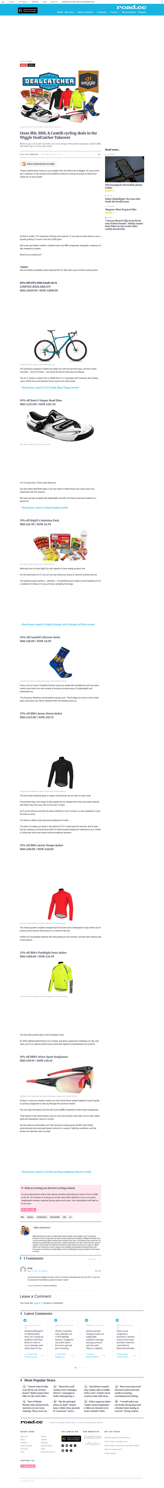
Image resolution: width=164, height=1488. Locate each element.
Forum (43, 1436)
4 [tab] (82, 1367)
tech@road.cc (122, 1441)
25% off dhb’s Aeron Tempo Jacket (41, 845)
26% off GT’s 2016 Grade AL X (38, 282)
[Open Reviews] (75, 12)
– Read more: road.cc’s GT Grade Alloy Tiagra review (49, 387)
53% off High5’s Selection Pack (39, 520)
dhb (64, 1217)
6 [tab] (86, 1367)
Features (24, 1449)
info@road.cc (124, 1438)
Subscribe (29, 1209)
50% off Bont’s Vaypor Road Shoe (41, 400)
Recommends (46, 1446)
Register (38, 1286)
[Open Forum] (119, 12)
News (22, 1440)
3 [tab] (79, 1367)
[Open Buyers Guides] (94, 12)
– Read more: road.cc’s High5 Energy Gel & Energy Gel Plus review (57, 624)
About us (24, 1436)
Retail (31, 65)
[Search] (3, 1)
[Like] (96, 1271)
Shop (43, 1449)
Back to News (27, 61)
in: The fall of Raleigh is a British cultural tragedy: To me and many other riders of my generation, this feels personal (61, 1355)
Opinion (44, 1440)
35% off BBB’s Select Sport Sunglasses (44, 1056)
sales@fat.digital (132, 1445)
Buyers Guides (26, 1446)
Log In (30, 1286)
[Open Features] (108, 12)
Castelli (30, 1217)
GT (70, 1217)
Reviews (23, 1443)
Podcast (44, 1443)
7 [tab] (88, 1367)
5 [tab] (84, 1367)
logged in (38, 1303)
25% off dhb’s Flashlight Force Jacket (43, 952)
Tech (22, 1452)
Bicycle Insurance (48, 1452)
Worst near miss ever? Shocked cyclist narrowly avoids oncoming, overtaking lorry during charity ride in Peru (128, 1392)
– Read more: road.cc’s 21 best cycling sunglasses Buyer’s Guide (55, 1171)
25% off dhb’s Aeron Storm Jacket (41, 713)
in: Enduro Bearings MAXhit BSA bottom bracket (93, 1355)
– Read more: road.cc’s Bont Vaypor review (44, 507)
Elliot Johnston (42, 1227)
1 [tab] (75, 1367)
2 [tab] (77, 1367)
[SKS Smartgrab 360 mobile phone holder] (124, 169)
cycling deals (42, 1217)
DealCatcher (54, 1217)
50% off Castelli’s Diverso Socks (40, 637)
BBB (22, 1217)
